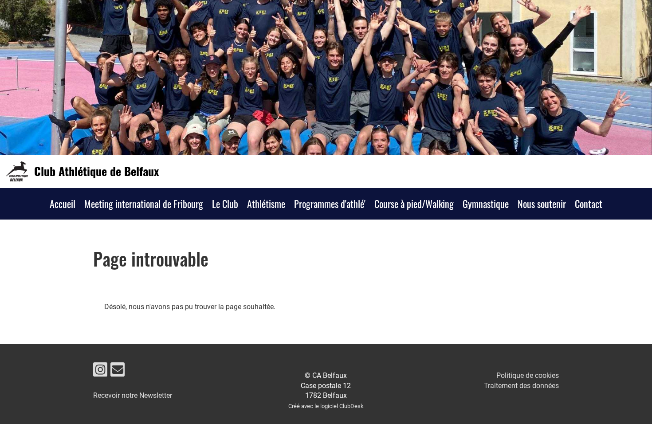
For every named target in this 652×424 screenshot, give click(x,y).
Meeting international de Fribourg (143, 203)
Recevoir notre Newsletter (132, 395)
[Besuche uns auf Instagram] (100, 371)
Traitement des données (521, 385)
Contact (588, 203)
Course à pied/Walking (414, 203)
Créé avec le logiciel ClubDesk (326, 406)
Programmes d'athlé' (329, 203)
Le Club (225, 203)
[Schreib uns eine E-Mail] (117, 371)
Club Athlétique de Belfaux (96, 171)
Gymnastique (486, 203)
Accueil (62, 203)
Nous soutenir (542, 203)
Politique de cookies (527, 375)
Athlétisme (266, 203)
